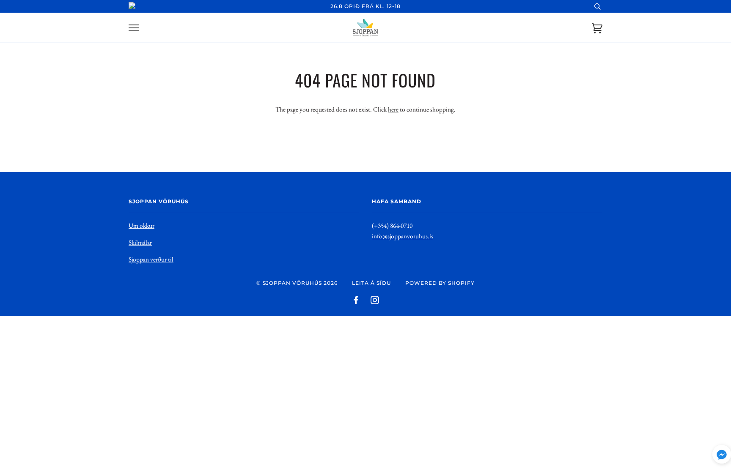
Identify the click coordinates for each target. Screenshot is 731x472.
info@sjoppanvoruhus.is (402, 236)
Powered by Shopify (440, 283)
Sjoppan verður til (151, 259)
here (393, 109)
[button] (721, 456)
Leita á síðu (371, 283)
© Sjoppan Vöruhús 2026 (297, 283)
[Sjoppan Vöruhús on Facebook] (356, 301)
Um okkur (141, 225)
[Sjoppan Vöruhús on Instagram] (375, 301)
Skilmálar (140, 242)
